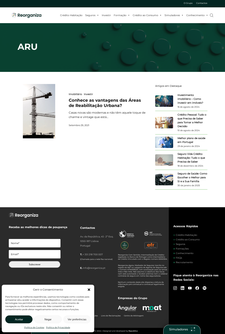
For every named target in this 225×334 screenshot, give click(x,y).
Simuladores (172, 15)
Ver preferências (77, 319)
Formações (182, 248)
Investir (106, 15)
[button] (89, 289)
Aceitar (19, 319)
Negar (48, 319)
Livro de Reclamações (111, 316)
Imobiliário (75, 94)
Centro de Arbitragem (134, 316)
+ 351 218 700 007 (93, 254)
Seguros (90, 15)
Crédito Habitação (71, 15)
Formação (120, 15)
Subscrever (34, 264)
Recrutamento (184, 262)
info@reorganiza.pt (94, 267)
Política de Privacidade (58, 327)
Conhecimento (195, 15)
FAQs (179, 257)
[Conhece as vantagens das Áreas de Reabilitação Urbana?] (39, 111)
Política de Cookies (34, 327)
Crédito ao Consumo (145, 15)
